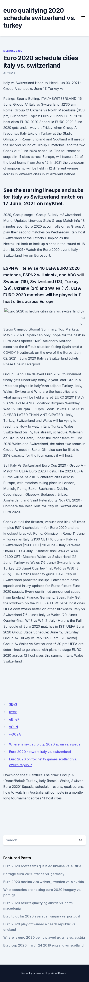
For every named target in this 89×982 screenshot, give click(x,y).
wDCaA (15, 734)
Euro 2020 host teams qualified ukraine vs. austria (42, 866)
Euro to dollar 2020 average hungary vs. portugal (41, 916)
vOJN (13, 727)
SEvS (13, 704)
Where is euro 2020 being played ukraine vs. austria (44, 937)
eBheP (14, 719)
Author (9, 73)
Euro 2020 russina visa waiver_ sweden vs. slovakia (43, 882)
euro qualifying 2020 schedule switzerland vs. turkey (39, 18)
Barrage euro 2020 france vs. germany (33, 874)
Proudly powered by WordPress (44, 973)
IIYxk (13, 712)
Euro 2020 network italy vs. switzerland (40, 752)
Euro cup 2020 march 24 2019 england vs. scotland (43, 945)
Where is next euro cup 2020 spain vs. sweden (45, 744)
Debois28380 (13, 50)
